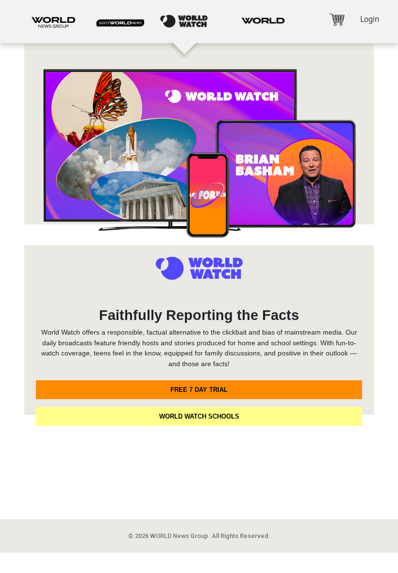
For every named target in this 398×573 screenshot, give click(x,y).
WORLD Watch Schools (199, 416)
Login (369, 19)
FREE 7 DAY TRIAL (199, 389)
